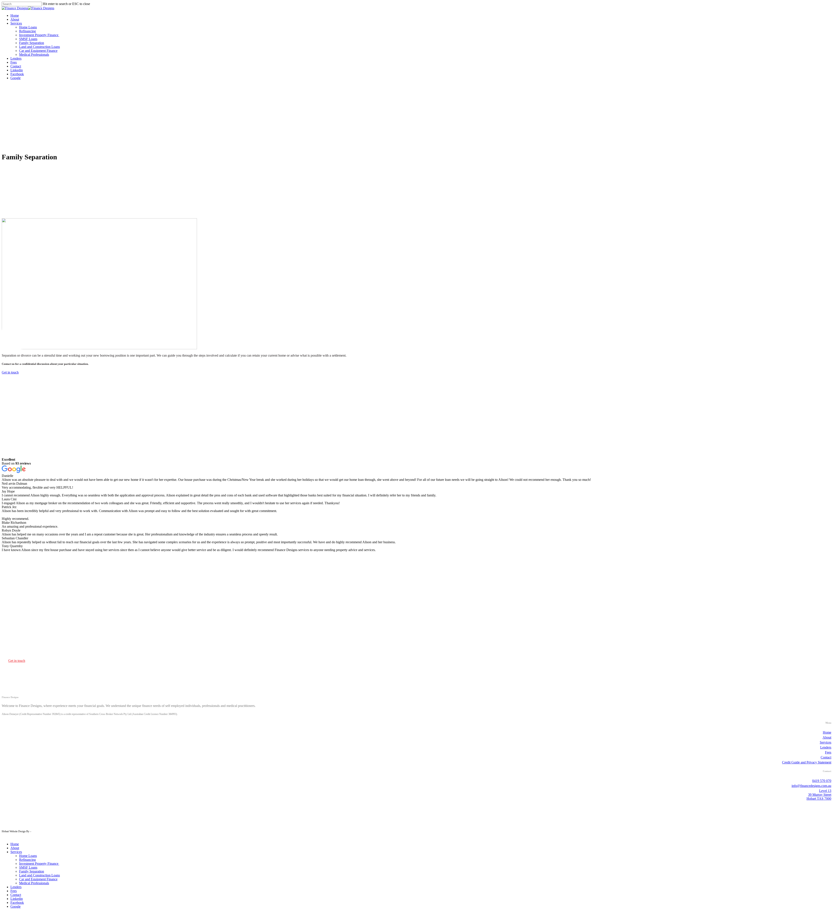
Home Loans (28, 856)
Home (827, 732)
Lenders (825, 747)
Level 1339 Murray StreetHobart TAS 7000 (819, 794)
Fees (828, 752)
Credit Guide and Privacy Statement (806, 762)
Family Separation (31, 871)
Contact (826, 757)
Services (825, 742)
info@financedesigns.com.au (811, 786)
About (827, 737)
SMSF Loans (28, 867)
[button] (10, 372)
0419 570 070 (821, 781)
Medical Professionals (34, 883)
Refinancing (27, 859)
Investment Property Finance (39, 863)
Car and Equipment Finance (38, 879)
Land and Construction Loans (39, 875)
